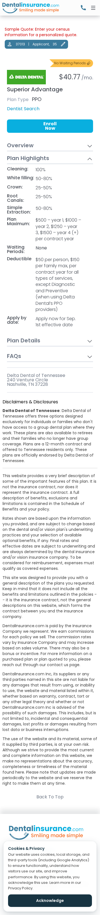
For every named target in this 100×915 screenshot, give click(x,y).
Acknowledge (50, 900)
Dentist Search (23, 109)
